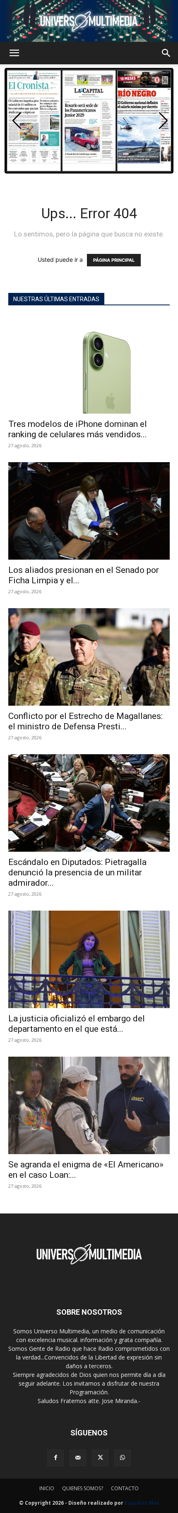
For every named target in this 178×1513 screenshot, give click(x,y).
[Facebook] (55, 1458)
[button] (14, 53)
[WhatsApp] (122, 1458)
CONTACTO (125, 1488)
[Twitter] (100, 1458)
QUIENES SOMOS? (82, 1488)
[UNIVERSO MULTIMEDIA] (89, 21)
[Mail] (78, 1458)
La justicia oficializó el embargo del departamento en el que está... (76, 1024)
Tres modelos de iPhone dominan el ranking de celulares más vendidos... (77, 429)
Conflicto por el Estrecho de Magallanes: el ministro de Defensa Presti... (85, 721)
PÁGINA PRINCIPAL (114, 260)
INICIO (46, 1488)
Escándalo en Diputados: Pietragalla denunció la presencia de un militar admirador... (77, 872)
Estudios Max (142, 1502)
